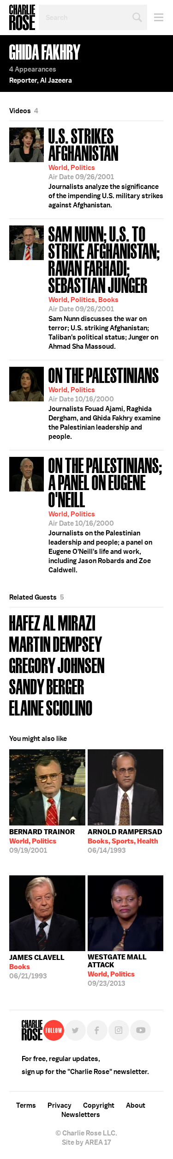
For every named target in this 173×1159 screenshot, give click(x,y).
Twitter (75, 1030)
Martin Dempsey (55, 643)
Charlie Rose (22, 17)
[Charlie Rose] (32, 1030)
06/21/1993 (37, 967)
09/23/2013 (117, 970)
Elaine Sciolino (51, 707)
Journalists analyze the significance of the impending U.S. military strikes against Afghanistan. (105, 167)
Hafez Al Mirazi (52, 622)
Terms (26, 1105)
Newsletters (80, 1114)
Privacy (60, 1105)
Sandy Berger (46, 685)
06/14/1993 (125, 841)
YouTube (140, 1030)
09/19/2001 (42, 841)
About (135, 1105)
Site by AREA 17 (86, 1142)
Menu (155, 17)
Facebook (97, 1030)
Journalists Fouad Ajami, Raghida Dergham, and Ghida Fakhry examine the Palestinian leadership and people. (104, 402)
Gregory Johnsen (57, 664)
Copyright (98, 1105)
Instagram (118, 1030)
